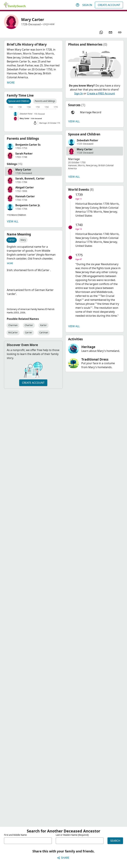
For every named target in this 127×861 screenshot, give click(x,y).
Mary (23, 239)
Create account (33, 383)
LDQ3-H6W (48, 24)
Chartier (29, 325)
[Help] (77, 5)
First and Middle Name (15, 834)
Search (115, 841)
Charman (13, 325)
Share (65, 858)
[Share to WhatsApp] (101, 32)
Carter (11, 239)
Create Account (109, 5)
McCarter (13, 332)
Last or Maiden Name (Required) (72, 834)
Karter (43, 325)
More (11, 82)
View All (12, 221)
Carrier (28, 332)
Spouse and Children (18, 101)
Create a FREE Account (101, 93)
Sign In (87, 5)
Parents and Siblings (45, 101)
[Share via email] (110, 32)
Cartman (43, 332)
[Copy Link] (119, 32)
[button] (33, 146)
